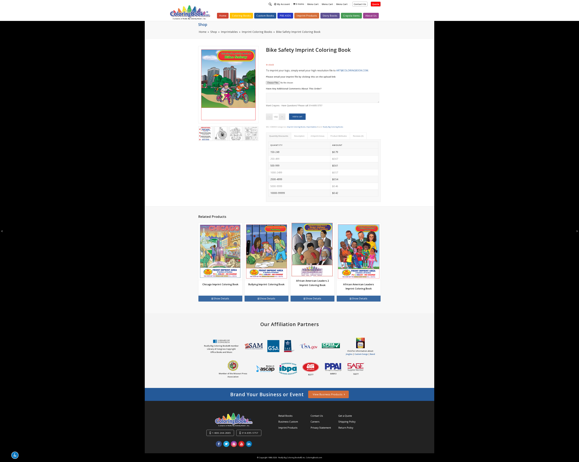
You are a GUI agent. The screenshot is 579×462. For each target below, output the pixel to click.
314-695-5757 (250, 432)
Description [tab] (299, 136)
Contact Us (360, 4)
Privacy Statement (321, 427)
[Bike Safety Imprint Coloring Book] (228, 84)
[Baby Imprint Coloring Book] (2, 231)
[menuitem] (282, 4)
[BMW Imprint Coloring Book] (576, 231)
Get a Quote (345, 415)
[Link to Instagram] (234, 444)
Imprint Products (287, 427)
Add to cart (297, 116)
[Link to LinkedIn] (249, 444)
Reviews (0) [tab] (358, 136)
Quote (375, 4)
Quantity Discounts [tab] (278, 136)
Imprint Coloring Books (296, 127)
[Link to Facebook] (219, 444)
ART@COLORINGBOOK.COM (352, 70)
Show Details (221, 298)
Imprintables (311, 127)
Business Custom (288, 421)
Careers (315, 421)
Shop (202, 24)
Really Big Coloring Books (333, 127)
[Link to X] (226, 444)
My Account (283, 4)
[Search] (270, 4)
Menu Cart (313, 4)
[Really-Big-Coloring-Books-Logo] (190, 12)
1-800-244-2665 (221, 432)
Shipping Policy (347, 421)
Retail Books (285, 415)
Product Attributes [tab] (339, 136)
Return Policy (345, 427)
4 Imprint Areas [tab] (317, 136)
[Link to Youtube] (241, 444)
